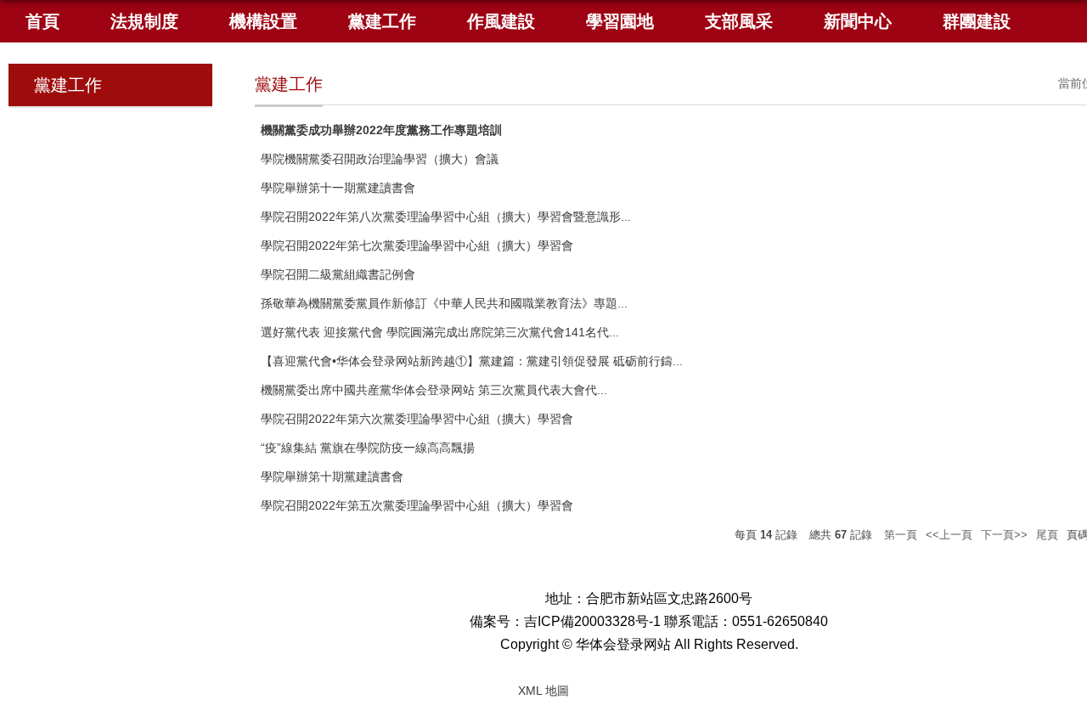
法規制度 (144, 21)
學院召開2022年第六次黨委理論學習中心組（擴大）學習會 (417, 419)
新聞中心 (858, 21)
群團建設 (977, 21)
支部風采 (739, 21)
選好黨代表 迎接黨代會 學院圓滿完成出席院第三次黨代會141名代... (440, 332)
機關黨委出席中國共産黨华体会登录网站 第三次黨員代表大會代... (434, 390)
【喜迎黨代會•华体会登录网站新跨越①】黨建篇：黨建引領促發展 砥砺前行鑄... (472, 361)
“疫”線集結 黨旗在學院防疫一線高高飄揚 (368, 447)
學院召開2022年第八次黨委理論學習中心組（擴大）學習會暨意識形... (446, 216)
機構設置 (263, 21)
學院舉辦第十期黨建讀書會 (332, 476)
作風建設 (501, 21)
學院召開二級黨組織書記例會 (338, 274)
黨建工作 (382, 21)
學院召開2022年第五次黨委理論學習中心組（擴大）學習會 (417, 505)
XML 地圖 (543, 690)
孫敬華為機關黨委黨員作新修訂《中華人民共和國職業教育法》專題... (444, 303)
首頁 (42, 21)
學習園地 (620, 21)
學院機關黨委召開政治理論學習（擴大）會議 (379, 159)
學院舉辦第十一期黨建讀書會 (338, 188)
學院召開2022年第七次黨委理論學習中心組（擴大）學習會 (417, 245)
